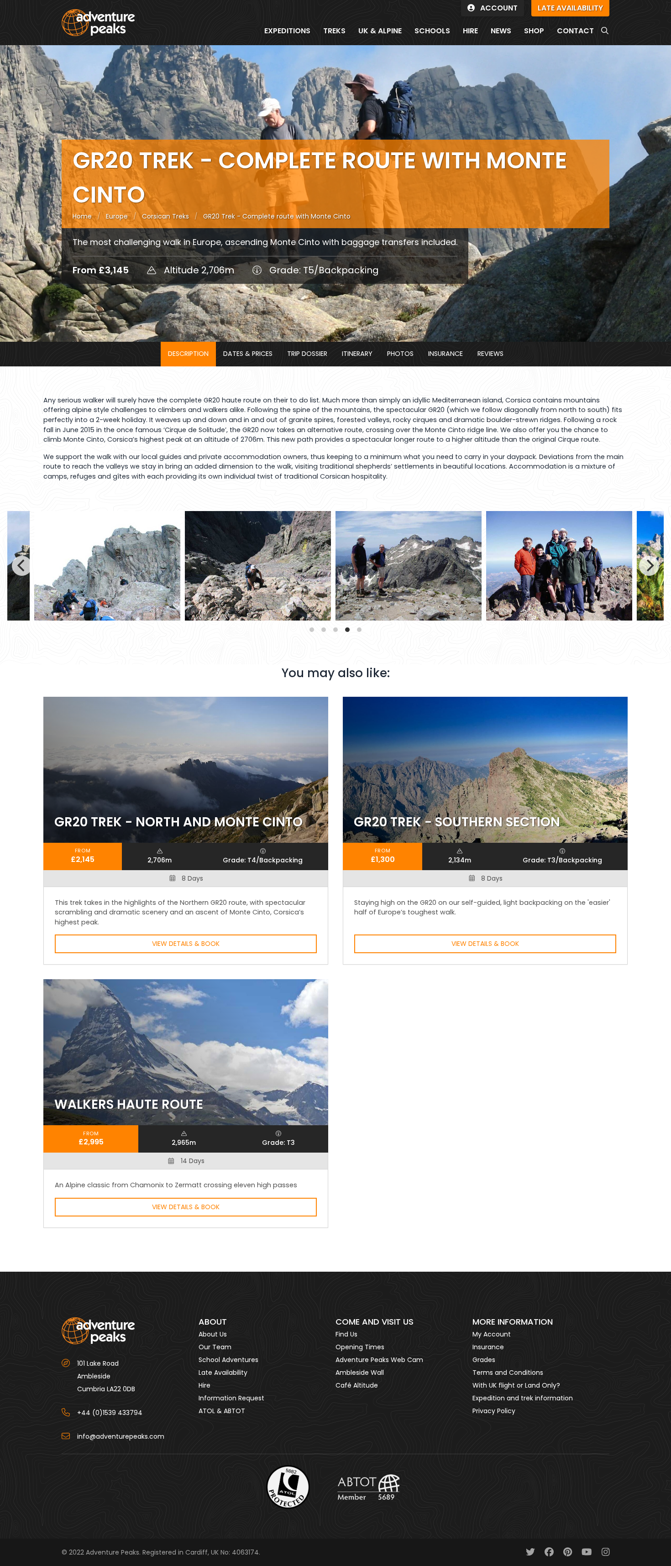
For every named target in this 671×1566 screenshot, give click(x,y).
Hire (204, 1385)
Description (188, 353)
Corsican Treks (165, 216)
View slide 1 (311, 629)
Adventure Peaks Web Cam (379, 1359)
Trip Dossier (307, 353)
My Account (491, 1334)
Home (82, 216)
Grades (483, 1359)
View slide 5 (359, 629)
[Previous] (22, 566)
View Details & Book (186, 943)
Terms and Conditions (507, 1372)
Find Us (346, 1334)
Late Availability (223, 1372)
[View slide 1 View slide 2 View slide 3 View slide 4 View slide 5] (335, 566)
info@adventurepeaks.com (120, 1436)
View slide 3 (335, 629)
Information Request (231, 1398)
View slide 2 (323, 629)
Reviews (490, 353)
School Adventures (228, 1359)
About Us (213, 1334)
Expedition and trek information (522, 1398)
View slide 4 (347, 629)
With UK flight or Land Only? (516, 1385)
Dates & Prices (248, 353)
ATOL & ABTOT (222, 1410)
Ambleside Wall (360, 1372)
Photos (400, 353)
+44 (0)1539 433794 (109, 1412)
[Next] (649, 566)
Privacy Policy (493, 1410)
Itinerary (357, 353)
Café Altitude (357, 1385)
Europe (117, 216)
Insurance (445, 353)
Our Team (215, 1347)
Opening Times (360, 1347)
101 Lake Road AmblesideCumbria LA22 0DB (106, 1376)
